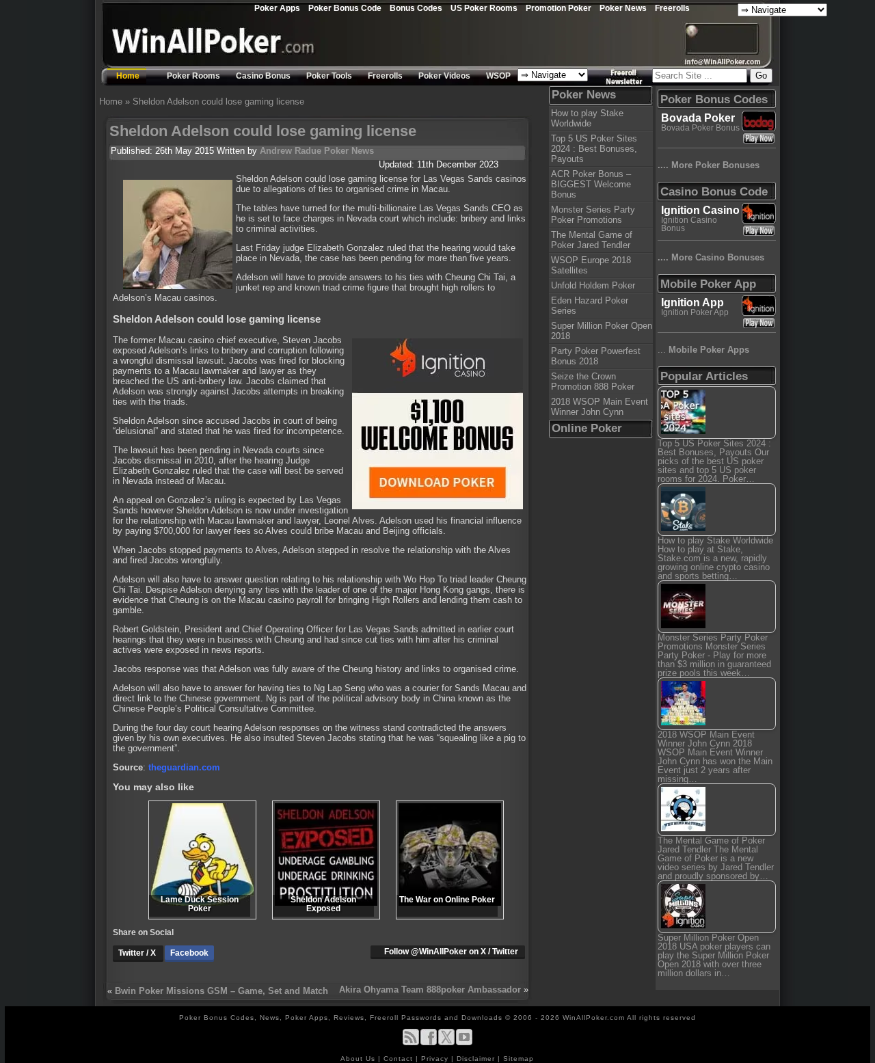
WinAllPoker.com (594, 1017)
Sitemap (518, 1058)
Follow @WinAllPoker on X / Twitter (451, 951)
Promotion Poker (558, 7)
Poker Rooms (193, 76)
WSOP (498, 76)
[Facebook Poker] (428, 1043)
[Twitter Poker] (446, 1043)
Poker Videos (444, 76)
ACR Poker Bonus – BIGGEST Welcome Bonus (591, 184)
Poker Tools (329, 76)
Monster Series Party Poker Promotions (593, 214)
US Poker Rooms (483, 7)
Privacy (436, 1058)
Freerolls (672, 7)
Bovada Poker (698, 118)
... (703, 350)
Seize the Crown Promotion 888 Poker (592, 381)
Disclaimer (477, 1058)
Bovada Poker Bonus (700, 128)
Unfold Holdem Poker (593, 285)
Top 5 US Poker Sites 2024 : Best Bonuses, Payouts (594, 148)
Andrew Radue (290, 151)
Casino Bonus (263, 76)
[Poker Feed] (411, 1043)
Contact (399, 1058)
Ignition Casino (700, 210)
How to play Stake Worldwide (587, 118)
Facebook (189, 953)
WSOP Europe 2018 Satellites (591, 265)
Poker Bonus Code (344, 7)
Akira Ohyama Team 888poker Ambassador (430, 989)
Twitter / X (138, 953)
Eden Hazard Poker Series (589, 305)
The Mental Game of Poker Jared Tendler (591, 240)
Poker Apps (277, 7)
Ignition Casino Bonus (689, 224)
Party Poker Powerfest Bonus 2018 (596, 356)
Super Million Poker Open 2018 (601, 331)
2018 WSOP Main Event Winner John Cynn (599, 406)
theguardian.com (184, 767)
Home (127, 76)
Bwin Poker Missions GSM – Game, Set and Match (221, 991)
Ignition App (692, 302)
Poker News (623, 7)
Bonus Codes (416, 7)
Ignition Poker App (695, 312)
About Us (359, 1058)
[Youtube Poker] (464, 1043)
